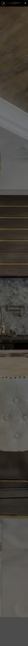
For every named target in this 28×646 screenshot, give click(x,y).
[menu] (25, 3)
